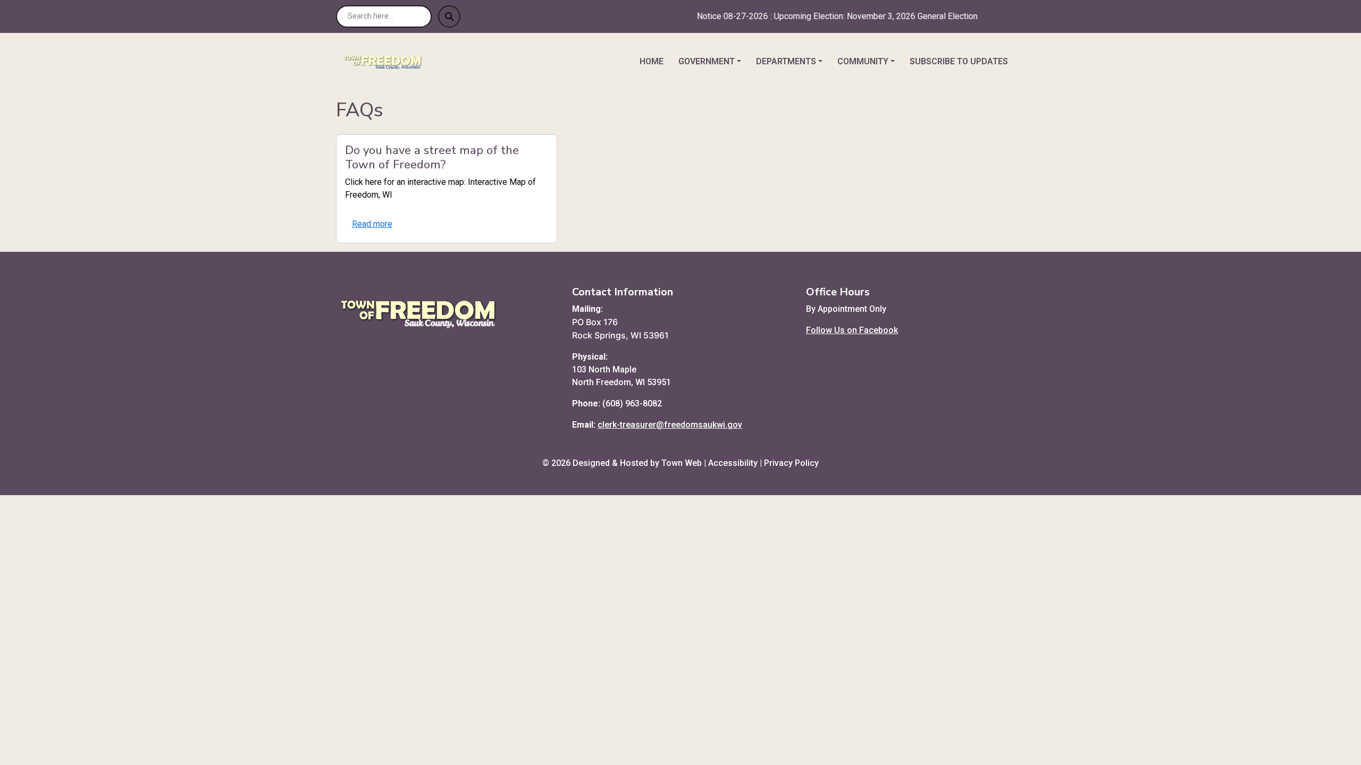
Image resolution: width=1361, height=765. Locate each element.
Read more (372, 224)
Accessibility (733, 463)
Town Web (681, 463)
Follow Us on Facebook (852, 330)
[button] (713, 61)
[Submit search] (449, 16)
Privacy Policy (791, 463)
